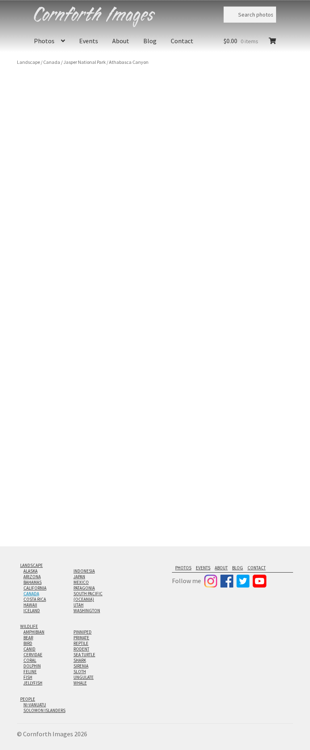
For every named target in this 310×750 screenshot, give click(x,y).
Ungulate (83, 677)
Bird (27, 643)
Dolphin (32, 666)
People (27, 699)
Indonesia (84, 571)
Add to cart (245, 195)
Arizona (32, 576)
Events (88, 41)
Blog (150, 41)
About (120, 41)
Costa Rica (34, 599)
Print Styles (237, 136)
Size (228, 114)
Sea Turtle (84, 654)
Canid (29, 649)
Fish (27, 677)
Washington (86, 610)
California (34, 588)
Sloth (79, 671)
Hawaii (30, 605)
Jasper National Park (84, 62)
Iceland (31, 610)
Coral (29, 660)
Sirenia (80, 666)
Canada (51, 62)
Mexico (81, 582)
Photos (44, 41)
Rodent (81, 649)
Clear (244, 155)
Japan (79, 576)
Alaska (30, 571)
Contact (182, 41)
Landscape (28, 62)
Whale (80, 683)
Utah (78, 605)
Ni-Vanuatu (34, 705)
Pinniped (82, 632)
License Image (249, 232)
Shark (79, 660)
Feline (30, 671)
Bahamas (32, 582)
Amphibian (33, 632)
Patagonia (84, 588)
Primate (81, 637)
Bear (28, 637)
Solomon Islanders (44, 710)
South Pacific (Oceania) (88, 596)
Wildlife (29, 626)
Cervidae (32, 654)
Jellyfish (32, 683)
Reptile (80, 643)
